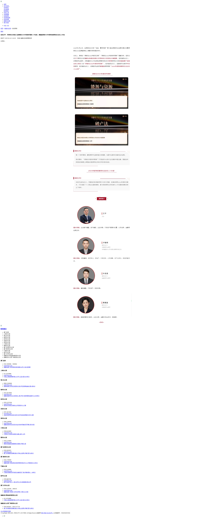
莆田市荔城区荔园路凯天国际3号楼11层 (15, 443)
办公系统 (3, 511)
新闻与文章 (7, 21)
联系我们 (6, 11)
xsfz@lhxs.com (8, 394)
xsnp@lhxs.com (8, 480)
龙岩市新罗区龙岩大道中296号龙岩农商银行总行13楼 (19, 415)
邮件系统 (8, 511)
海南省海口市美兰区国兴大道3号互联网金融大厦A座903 (19, 386)
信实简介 (6, 7)
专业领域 (6, 14)
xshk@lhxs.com (8, 384)
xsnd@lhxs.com (8, 471)
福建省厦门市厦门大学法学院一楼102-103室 (16, 491)
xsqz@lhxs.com (8, 404)
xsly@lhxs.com (8, 413)
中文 (5, 25)
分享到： (3, 41)
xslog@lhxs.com (8, 365)
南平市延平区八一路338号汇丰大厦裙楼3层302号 (17, 482)
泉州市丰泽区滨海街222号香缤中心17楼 (15, 405)
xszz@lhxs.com (8, 423)
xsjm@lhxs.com (8, 461)
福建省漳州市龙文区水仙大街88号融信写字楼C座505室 (19, 424)
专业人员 (6, 12)
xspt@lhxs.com (8, 442)
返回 (2, 31)
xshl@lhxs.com (8, 451)
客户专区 (6, 22)
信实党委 (6, 19)
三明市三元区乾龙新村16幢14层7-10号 (14, 434)
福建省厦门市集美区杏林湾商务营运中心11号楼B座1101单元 (21, 463)
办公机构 (6, 9)
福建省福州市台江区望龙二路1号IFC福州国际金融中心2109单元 (21, 395)
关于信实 (7, 6)
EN (8, 25)
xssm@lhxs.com (8, 432)
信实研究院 (7, 17)
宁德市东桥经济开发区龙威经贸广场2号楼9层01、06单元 (20, 472)
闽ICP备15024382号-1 (47, 513)
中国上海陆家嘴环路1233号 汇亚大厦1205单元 (16, 376)
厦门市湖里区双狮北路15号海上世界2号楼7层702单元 (19, 453)
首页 (5, 4)
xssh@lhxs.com (8, 375)
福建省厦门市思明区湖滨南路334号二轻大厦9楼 (17, 367)
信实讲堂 (6, 16)
